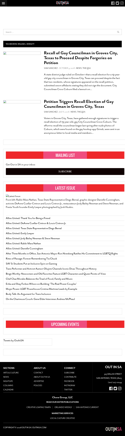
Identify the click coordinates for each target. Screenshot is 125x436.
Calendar (8, 389)
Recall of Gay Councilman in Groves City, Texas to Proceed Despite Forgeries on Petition (81, 57)
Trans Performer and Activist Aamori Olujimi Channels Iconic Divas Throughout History (51, 268)
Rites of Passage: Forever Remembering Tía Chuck (31, 258)
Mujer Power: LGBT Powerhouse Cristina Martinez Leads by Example (41, 289)
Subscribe (65, 171)
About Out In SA (42, 377)
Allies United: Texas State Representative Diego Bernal (34, 228)
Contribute (70, 377)
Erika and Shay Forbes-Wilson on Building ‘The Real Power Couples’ (41, 284)
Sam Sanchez (51, 68)
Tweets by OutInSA (13, 340)
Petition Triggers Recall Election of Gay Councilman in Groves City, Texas (79, 104)
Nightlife (8, 381)
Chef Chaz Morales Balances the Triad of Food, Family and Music (39, 278)
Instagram (69, 385)
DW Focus (62, 3)
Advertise (39, 381)
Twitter (68, 389)
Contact (38, 372)
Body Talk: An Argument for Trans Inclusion (28, 294)
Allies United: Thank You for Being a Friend (28, 218)
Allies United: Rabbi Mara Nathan (23, 243)
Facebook (69, 381)
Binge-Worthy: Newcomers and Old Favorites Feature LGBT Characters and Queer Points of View (56, 273)
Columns (8, 385)
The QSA (87, 68)
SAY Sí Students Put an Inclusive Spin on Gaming (31, 263)
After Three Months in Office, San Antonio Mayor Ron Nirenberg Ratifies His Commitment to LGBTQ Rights (62, 253)
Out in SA (113, 429)
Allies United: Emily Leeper (20, 233)
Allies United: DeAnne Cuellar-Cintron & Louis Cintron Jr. (36, 223)
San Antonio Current (87, 407)
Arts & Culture (11, 372)
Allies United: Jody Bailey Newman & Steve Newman (33, 238)
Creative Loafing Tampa (39, 407)
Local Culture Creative (62, 418)
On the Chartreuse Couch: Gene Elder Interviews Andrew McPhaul (40, 299)
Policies (38, 385)
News (79, 68)
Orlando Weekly (63, 407)
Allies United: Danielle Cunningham (24, 248)
